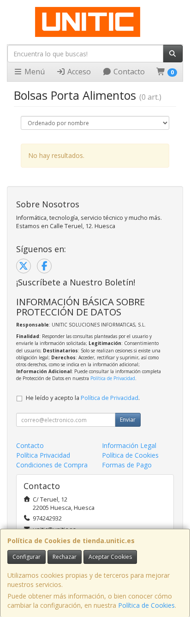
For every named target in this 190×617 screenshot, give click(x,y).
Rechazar (65, 557)
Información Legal (129, 445)
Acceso (78, 72)
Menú (34, 72)
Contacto (128, 72)
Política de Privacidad (112, 378)
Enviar (128, 419)
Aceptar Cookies (110, 557)
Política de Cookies (146, 605)
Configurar (26, 557)
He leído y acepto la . (83, 398)
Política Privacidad (43, 455)
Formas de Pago (127, 464)
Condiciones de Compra (52, 464)
